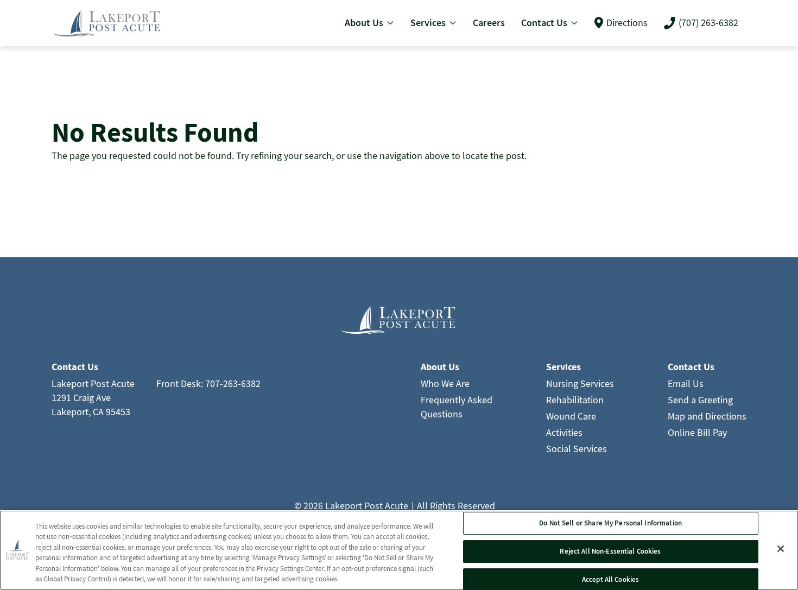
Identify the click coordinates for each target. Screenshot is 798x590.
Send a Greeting (700, 400)
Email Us (686, 383)
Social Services (576, 448)
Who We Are (445, 383)
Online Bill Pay (697, 432)
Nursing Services (580, 383)
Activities (564, 432)
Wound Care (571, 416)
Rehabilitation (575, 400)
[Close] (781, 549)
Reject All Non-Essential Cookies (610, 551)
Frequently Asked (456, 400)
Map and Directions (707, 416)
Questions (442, 414)
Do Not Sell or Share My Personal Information (610, 523)
